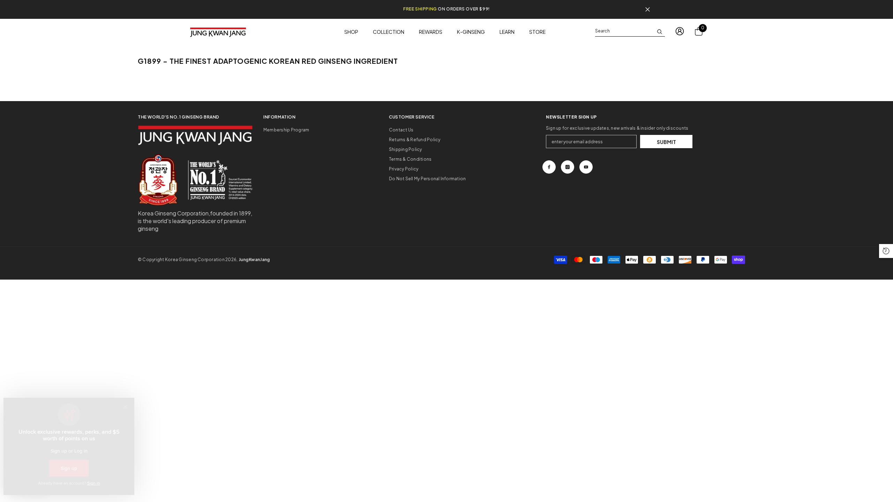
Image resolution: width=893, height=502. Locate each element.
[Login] (680, 31)
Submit (666, 142)
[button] (886, 251)
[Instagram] (567, 167)
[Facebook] (549, 167)
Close (648, 10)
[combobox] (624, 31)
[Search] (630, 31)
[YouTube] (586, 167)
